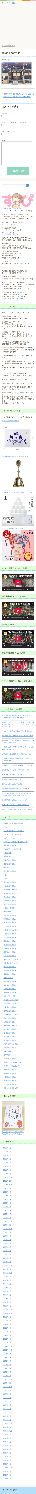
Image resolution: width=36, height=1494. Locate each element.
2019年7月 (7, 1442)
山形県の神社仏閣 (10, 934)
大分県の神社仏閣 (10, 900)
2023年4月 (7, 1295)
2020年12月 (7, 1379)
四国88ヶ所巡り (9, 893)
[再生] (5, 589)
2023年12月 (7, 1265)
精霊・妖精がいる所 (11, 1044)
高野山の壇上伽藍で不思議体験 (13, 784)
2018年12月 (7, 1467)
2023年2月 (7, 1302)
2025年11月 (7, 1181)
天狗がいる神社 (9, 908)
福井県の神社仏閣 (10, 1029)
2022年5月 (7, 1328)
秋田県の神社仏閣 (10, 1040)
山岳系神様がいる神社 (12, 930)
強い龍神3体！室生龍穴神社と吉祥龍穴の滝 (17, 736)
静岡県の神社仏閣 (10, 1073)
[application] (18, 582)
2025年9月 (7, 1188)
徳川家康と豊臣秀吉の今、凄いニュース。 (17, 754)
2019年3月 (7, 1456)
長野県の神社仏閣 (10, 1070)
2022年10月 (7, 1313)
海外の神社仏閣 (9, 996)
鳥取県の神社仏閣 (10, 1084)
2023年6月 (7, 1287)
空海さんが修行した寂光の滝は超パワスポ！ (18, 731)
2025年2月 (7, 1214)
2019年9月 (7, 1434)
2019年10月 (7, 1431)
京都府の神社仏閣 (10, 860)
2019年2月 (7, 1460)
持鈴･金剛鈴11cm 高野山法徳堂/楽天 (15, 456)
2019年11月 (7, 1427)
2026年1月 (7, 1174)
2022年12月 (7, 1309)
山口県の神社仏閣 (10, 926)
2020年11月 (7, 1383)
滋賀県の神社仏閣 (10, 1007)
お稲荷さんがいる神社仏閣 (13, 823)
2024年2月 (7, 1258)
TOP (10, 46)
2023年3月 (7, 1298)
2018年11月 (7, 1471)
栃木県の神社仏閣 (10, 989)
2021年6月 (7, 1357)
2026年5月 (7, 1159)
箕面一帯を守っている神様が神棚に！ (15, 805)
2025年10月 (7, 1185)
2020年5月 (7, 1405)
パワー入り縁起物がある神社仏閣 (16, 842)
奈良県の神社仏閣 (10, 915)
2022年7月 (7, 1320)
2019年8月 (7, 1438)
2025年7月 (7, 1196)
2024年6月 (7, 1243)
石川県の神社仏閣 (10, 1022)
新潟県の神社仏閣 (10, 981)
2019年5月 (7, 1449)
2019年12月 (7, 1423)
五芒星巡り (8, 856)
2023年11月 (7, 1269)
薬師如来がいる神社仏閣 (12, 1062)
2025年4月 (7, 1207)
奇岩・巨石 (8, 912)
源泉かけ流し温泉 (10, 1003)
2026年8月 (7, 1148)
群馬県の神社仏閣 (10, 1047)
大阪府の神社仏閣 (10, 904)
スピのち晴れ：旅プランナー (12, 234)
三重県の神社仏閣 (10, 845)
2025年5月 (7, 1203)
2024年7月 (7, 1240)
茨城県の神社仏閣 (10, 1058)
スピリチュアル (9, 838)
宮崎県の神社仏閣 (10, 919)
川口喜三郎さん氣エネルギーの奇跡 (15, 800)
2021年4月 (7, 1365)
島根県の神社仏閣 (10, 952)
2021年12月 (7, 1346)
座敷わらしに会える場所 (12, 959)
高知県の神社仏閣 (10, 1081)
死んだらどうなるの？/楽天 (12, 1134)
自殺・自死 (8, 1051)
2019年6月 (7, 1445)
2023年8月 (7, 1280)
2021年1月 (7, 1376)
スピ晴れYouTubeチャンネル (12, 208)
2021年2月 (7, 1372)
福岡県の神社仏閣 (10, 1033)
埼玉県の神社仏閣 (10, 897)
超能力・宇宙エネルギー (12, 1066)
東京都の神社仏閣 (10, 985)
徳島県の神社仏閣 (10, 967)
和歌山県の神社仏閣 (11, 889)
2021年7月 (7, 1354)
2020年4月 (7, 1409)
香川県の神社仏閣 (10, 1077)
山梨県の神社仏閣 (10, 937)
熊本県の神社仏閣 (10, 1011)
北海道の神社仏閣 (10, 882)
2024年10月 (7, 1229)
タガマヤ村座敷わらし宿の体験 (13, 775)
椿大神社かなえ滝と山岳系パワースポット (17, 765)
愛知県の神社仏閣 (10, 974)
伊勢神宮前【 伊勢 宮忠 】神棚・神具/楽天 (17, 492)
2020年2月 (7, 1416)
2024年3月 (7, 1254)
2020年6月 (7, 1401)
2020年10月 (7, 1387)
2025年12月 (7, 1177)
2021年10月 (7, 1350)
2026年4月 (7, 1162)
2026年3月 (7, 1166)
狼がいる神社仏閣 (10, 1018)
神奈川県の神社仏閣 (11, 1025)
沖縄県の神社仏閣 (10, 992)
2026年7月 (7, 1151)
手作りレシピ (8, 978)
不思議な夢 (8, 853)
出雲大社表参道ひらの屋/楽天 (12, 528)
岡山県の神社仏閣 (10, 945)
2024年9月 (7, 1232)
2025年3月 (7, 1210)
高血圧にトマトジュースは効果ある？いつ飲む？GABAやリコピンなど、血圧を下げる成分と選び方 (18, 724)
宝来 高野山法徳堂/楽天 (10, 421)
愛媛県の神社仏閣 (10, 970)
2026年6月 (7, 1155)
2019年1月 (7, 1464)
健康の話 (7, 867)
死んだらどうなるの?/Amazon (13, 1132)
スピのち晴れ (8, 3)
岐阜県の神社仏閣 (10, 941)
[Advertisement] (18, 26)
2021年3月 (7, 1368)
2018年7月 (7, 1478)
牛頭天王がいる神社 (11, 1014)
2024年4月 (7, 1251)
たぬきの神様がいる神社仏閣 (14, 831)
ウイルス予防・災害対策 (12, 834)
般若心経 (7, 1055)
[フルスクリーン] (31, 589)
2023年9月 (7, 1276)
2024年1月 (7, 1262)
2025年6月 (7, 1199)
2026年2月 (7, 1170)
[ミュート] (28, 589)
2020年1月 (7, 1420)
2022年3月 (7, 1335)
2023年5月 (7, 1291)
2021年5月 (7, 1361)
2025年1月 (7, 1218)
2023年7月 (7, 1284)
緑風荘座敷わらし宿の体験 (11, 779)
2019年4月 (7, 1453)
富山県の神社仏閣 (10, 923)
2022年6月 (7, 1324)
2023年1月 (7, 1306)
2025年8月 (7, 1192)
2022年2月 (7, 1339)
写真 (5, 875)
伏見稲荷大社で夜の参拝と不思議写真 (15, 789)
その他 (6, 827)
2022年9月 (7, 1317)
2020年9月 (7, 1390)
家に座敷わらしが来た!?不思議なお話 (15, 770)
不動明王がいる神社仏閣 (12, 849)
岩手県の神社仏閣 (10, 948)
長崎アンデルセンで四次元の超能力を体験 (17, 809)
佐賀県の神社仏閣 (10, 864)
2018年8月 (7, 1475)
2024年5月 (7, 1247)
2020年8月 (7, 1394)
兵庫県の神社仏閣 (10, 871)
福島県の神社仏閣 (10, 1036)
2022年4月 (7, 1332)
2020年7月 (7, 1398)
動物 (5, 878)
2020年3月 (7, 1412)
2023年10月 (7, 1273)
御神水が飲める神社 (11, 963)
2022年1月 (7, 1343)
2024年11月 (7, 1225)
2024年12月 (7, 1221)
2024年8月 (7, 1236)
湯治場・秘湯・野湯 (11, 1000)
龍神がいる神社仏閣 (11, 1088)
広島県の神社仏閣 (10, 956)
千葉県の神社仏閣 (10, 886)
